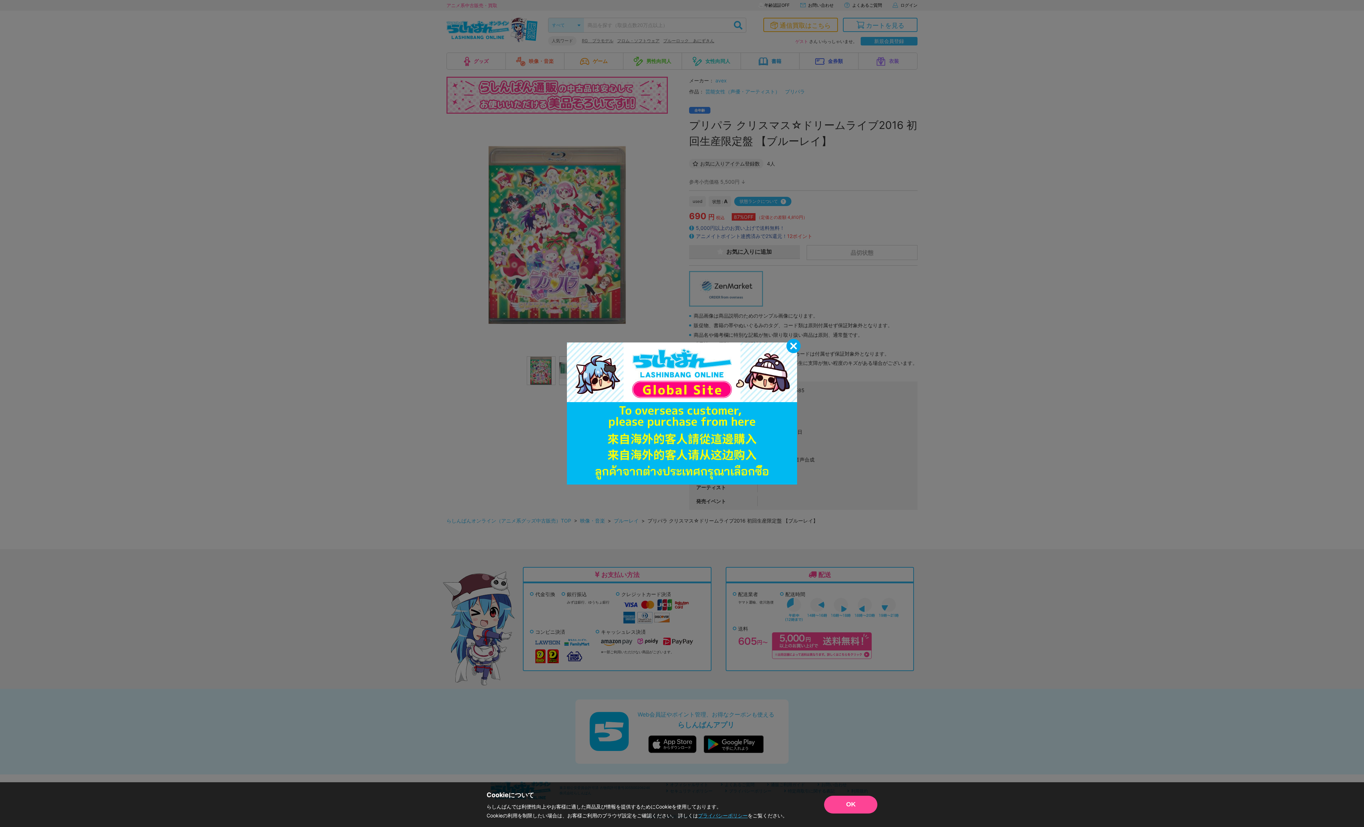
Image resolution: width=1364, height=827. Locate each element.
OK (851, 804)
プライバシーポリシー (723, 815)
